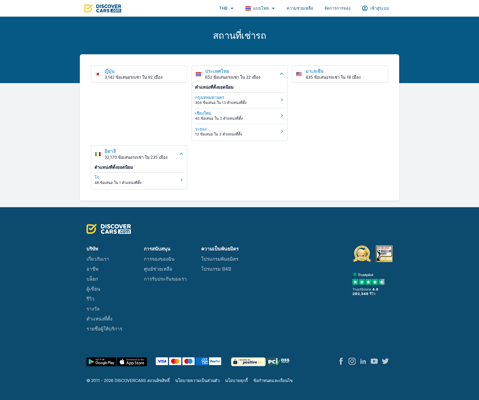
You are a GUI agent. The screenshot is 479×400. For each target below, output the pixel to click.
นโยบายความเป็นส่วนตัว (197, 380)
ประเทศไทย (217, 71)
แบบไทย (261, 8)
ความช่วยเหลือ (300, 8)
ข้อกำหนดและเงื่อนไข (273, 380)
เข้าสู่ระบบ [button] (379, 8)
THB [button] (223, 8)
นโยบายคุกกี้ (236, 380)
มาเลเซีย (314, 71)
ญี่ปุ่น (110, 71)
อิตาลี (110, 151)
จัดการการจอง (337, 8)
